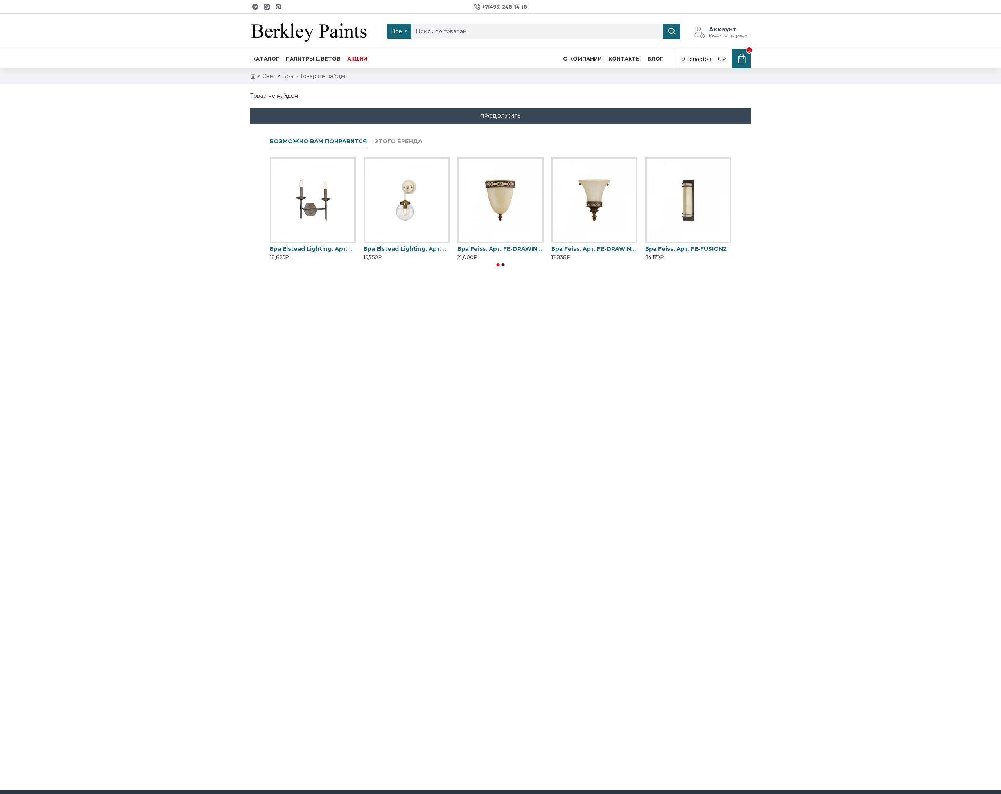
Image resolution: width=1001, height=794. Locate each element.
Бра (287, 76)
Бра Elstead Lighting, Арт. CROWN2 (313, 248)
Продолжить (500, 116)
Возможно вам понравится (318, 141)
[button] (498, 264)
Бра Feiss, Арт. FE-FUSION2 (686, 248)
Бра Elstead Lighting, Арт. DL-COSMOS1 (407, 248)
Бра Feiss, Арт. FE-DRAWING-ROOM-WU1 (500, 248)
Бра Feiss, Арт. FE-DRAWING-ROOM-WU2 (594, 248)
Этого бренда (398, 141)
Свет (269, 76)
